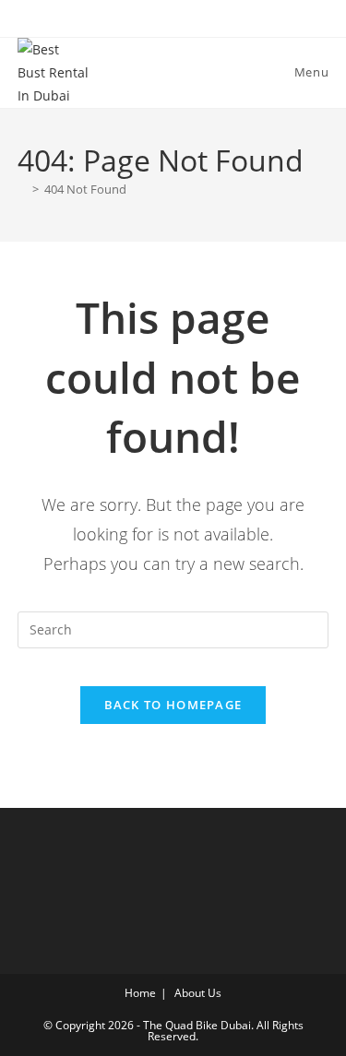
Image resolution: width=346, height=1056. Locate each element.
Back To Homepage (173, 704)
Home (140, 993)
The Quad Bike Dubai (197, 1025)
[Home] (22, 189)
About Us (197, 993)
